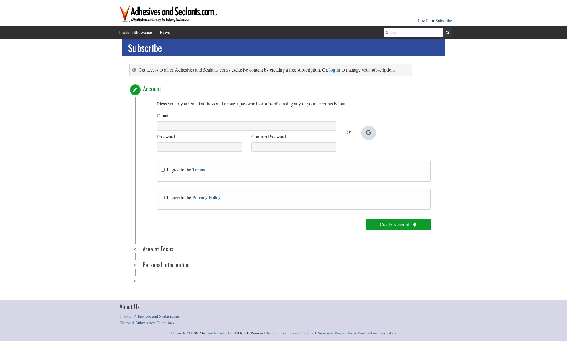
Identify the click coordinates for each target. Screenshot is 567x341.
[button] (135, 89)
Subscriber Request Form (337, 333)
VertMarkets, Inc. (220, 333)
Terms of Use (276, 333)
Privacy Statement (302, 333)
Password (166, 136)
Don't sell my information (377, 333)
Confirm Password (268, 136)
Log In (424, 20)
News (165, 32)
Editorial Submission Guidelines (147, 323)
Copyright (178, 333)
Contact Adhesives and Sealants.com (150, 316)
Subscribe (444, 20)
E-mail (163, 115)
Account (152, 88)
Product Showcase (135, 32)
